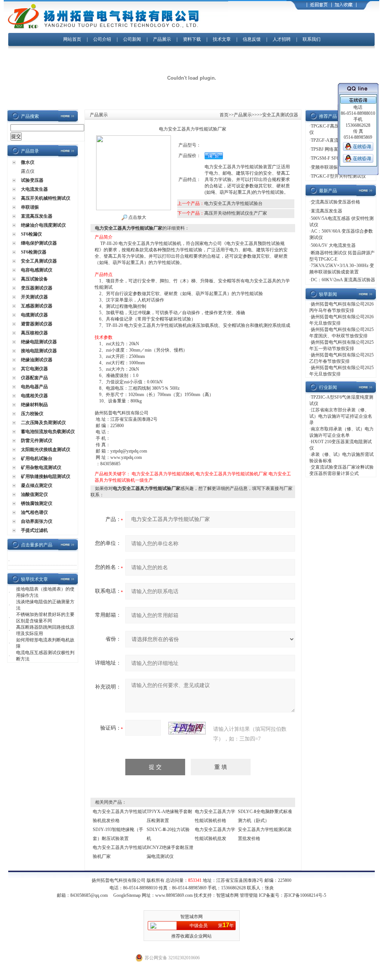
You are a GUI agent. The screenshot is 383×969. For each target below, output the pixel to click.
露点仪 (27, 171)
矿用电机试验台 (36, 458)
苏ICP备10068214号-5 (305, 895)
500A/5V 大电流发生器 (333, 245)
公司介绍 (102, 39)
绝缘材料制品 (34, 404)
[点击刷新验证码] (187, 728)
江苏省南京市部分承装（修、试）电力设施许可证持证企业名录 (340, 416)
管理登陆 (249, 895)
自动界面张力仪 (36, 521)
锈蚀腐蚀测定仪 (36, 503)
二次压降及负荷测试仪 (43, 422)
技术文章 (222, 39)
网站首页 (72, 39)
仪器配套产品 (34, 377)
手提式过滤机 (34, 530)
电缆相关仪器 (34, 395)
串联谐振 (30, 207)
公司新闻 (132, 39)
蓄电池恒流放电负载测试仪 (48, 431)
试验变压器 (32, 180)
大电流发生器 (34, 189)
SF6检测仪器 (33, 252)
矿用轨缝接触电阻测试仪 (45, 476)
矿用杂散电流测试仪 (41, 467)
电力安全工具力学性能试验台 (233, 203)
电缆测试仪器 (34, 315)
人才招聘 (282, 39)
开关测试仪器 (34, 297)
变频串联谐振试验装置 (333, 167)
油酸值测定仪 (34, 494)
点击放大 (136, 217)
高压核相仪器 (34, 332)
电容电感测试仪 (36, 270)
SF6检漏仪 (31, 234)
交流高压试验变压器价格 (335, 202)
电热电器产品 (34, 386)
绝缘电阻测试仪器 (39, 341)
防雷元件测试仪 (36, 440)
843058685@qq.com (89, 895)
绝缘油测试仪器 (36, 359)
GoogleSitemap (127, 895)
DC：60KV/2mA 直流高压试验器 (343, 279)
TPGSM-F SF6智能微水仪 (336, 158)
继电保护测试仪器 (39, 243)
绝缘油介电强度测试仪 (43, 225)
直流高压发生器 (36, 216)
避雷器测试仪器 (36, 323)
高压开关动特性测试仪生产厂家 (235, 213)
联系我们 (312, 39)
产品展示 (162, 39)
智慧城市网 (227, 895)
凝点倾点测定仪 (36, 485)
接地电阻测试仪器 (39, 350)
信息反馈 (252, 39)
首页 (224, 114)
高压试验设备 (34, 279)
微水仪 (27, 162)
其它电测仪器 (34, 368)
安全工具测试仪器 (39, 261)
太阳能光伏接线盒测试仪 (45, 449)
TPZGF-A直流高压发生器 (336, 140)
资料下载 (192, 39)
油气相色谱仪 (34, 512)
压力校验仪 (32, 413)
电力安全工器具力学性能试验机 (163, 473)
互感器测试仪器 (36, 306)
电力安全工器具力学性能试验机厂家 (231, 473)
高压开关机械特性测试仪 (45, 198)
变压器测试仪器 (36, 288)
